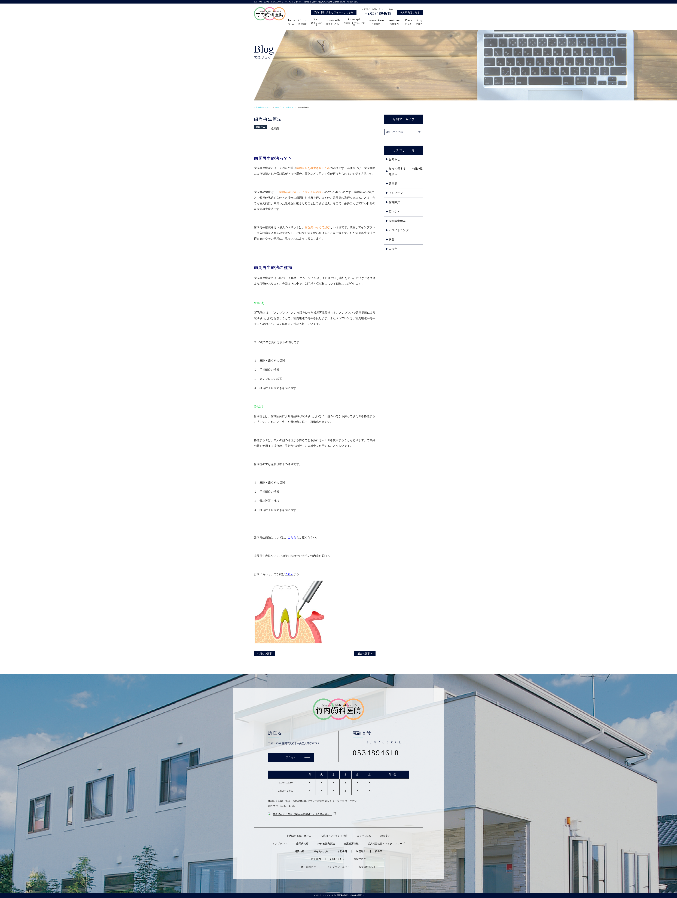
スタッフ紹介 (316, 21)
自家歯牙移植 (351, 843)
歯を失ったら (332, 21)
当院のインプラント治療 (354, 21)
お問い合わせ (337, 859)
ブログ (418, 21)
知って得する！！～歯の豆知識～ (406, 171)
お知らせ (394, 159)
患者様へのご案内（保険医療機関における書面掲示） (302, 814)
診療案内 (394, 21)
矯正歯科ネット (309, 866)
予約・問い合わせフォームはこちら (333, 12)
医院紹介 (302, 21)
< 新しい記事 (264, 653)
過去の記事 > (365, 653)
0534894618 (378, 13)
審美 (391, 239)
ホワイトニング (398, 230)
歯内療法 (394, 202)
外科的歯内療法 (326, 843)
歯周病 (393, 183)
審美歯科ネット (367, 866)
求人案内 (316, 859)
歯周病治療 (302, 843)
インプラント (397, 192)
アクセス (291, 757)
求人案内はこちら (410, 12)
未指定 (393, 248)
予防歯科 (376, 21)
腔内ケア (394, 211)
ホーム (290, 21)
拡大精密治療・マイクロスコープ (386, 843)
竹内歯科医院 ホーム (299, 835)
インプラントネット (338, 866)
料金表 (408, 21)
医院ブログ (360, 859)
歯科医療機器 (397, 220)
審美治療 (299, 851)
